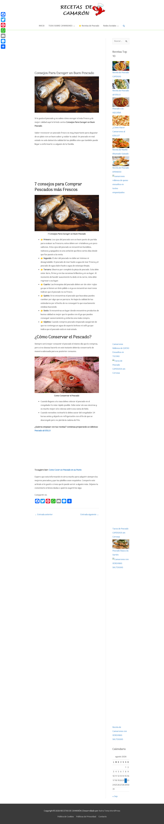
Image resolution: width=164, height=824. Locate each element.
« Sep (114, 796)
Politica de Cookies (65, 816)
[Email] (3, 35)
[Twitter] (3, 19)
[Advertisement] (67, 54)
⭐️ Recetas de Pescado (89, 26)
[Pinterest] (3, 25)
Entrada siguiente (89, 514)
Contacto (103, 816)
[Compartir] (3, 46)
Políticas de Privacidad (86, 816)
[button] (124, 26)
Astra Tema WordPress (109, 811)
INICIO (42, 26)
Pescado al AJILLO (43, 430)
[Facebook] (3, 14)
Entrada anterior (44, 514)
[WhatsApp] (3, 30)
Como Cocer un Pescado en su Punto (65, 470)
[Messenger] (3, 41)
